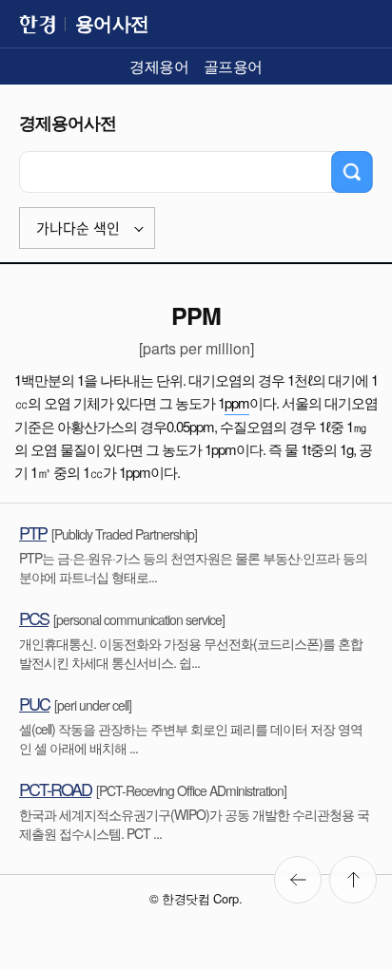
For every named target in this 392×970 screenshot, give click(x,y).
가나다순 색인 (78, 228)
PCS (34, 617)
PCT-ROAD (55, 788)
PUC (34, 703)
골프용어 (233, 66)
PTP (33, 532)
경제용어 (158, 66)
